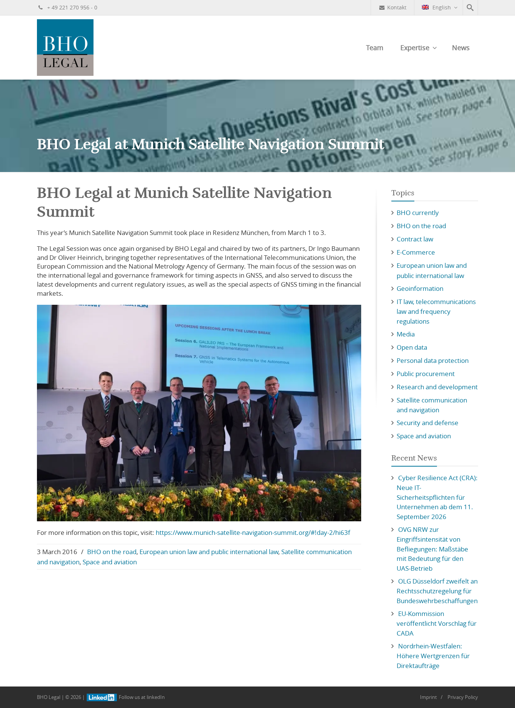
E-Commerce (416, 252)
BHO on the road (111, 551)
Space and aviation (110, 561)
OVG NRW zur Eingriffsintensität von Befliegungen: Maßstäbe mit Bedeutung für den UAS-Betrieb (432, 549)
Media (406, 334)
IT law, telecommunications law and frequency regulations (436, 311)
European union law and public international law (208, 551)
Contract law (415, 239)
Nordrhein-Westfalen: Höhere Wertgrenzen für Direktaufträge (433, 656)
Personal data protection (433, 360)
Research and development (437, 386)
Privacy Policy (463, 697)
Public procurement (426, 373)
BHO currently (418, 212)
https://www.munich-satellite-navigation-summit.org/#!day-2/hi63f (253, 532)
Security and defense (427, 422)
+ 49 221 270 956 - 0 (71, 7)
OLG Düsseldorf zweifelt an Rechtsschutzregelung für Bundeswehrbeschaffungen (437, 591)
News (461, 47)
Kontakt (396, 7)
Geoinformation (420, 288)
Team (374, 47)
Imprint (428, 697)
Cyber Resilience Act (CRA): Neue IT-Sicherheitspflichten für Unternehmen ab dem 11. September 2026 (437, 497)
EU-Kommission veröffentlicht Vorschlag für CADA (437, 623)
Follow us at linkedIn (141, 697)
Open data (412, 347)
